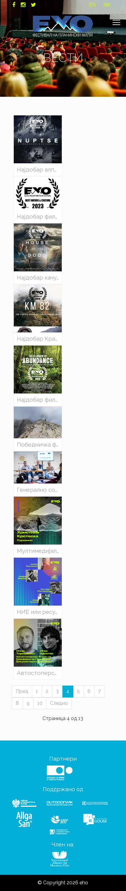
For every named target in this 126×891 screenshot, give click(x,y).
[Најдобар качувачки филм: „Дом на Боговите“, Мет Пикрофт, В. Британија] (38, 247)
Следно (59, 703)
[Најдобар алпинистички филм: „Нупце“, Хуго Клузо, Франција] (38, 139)
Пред (22, 691)
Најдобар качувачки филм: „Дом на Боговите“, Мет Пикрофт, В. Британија (39, 277)
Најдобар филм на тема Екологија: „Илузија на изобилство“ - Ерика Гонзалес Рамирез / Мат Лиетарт (39, 400)
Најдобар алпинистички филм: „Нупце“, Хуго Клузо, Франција (39, 169)
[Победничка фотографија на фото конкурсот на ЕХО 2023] (38, 422)
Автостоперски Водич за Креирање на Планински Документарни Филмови (39, 673)
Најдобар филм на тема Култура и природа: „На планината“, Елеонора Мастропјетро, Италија (39, 216)
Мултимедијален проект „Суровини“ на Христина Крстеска (39, 551)
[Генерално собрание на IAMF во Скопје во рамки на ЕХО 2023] (38, 467)
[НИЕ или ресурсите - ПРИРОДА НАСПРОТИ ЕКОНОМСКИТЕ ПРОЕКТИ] (38, 581)
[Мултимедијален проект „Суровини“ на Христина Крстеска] (38, 520)
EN (92, 4)
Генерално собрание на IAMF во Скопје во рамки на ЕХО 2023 (39, 490)
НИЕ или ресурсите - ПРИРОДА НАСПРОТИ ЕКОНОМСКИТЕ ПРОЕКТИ (39, 612)
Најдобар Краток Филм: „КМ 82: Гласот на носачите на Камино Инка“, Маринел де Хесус (39, 338)
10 (40, 703)
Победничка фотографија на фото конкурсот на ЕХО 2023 (39, 444)
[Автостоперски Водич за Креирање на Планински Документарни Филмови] (38, 642)
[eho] (63, 26)
